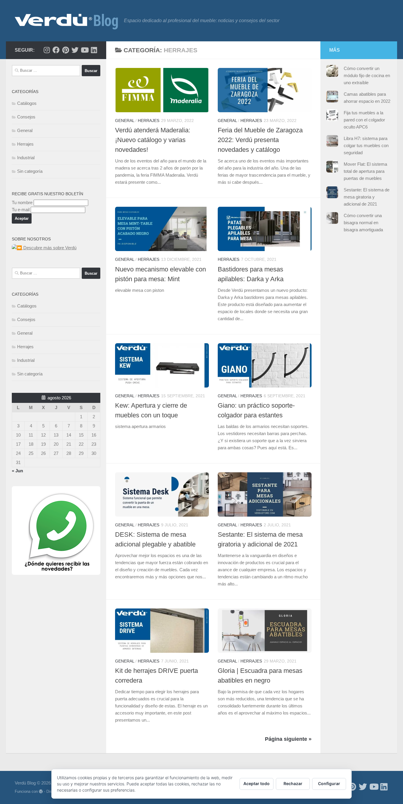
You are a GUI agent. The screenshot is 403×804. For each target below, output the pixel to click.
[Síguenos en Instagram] (46, 49)
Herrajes (148, 120)
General (124, 120)
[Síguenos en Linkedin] (93, 49)
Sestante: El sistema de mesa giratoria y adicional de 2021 (366, 196)
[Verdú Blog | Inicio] (66, 21)
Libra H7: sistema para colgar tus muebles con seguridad (366, 145)
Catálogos (27, 103)
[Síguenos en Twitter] (74, 49)
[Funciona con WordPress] (41, 791)
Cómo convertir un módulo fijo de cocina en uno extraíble (367, 75)
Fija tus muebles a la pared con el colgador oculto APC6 (364, 119)
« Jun (17, 470)
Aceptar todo (256, 783)
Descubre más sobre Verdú (49, 247)
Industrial (26, 157)
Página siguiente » (288, 739)
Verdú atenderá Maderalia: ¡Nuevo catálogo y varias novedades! (152, 139)
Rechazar (293, 783)
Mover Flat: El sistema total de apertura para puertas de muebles (365, 171)
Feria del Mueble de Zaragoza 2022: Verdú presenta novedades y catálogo (260, 139)
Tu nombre (22, 202)
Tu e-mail (21, 209)
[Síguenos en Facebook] (56, 49)
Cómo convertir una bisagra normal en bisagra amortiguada (363, 222)
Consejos (26, 116)
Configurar (329, 783)
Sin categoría (29, 171)
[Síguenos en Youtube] (84, 49)
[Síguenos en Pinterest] (65, 49)
